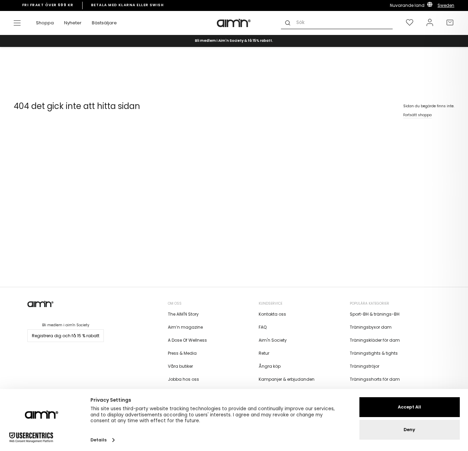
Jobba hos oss (183, 379)
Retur (264, 353)
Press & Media (182, 353)
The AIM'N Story (183, 314)
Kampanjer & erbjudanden (287, 379)
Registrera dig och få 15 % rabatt (65, 336)
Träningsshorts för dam (375, 379)
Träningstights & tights (374, 353)
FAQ (263, 327)
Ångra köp (270, 366)
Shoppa (45, 23)
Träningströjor (364, 366)
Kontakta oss (272, 314)
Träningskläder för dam (375, 340)
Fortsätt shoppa (417, 115)
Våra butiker (180, 366)
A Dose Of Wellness (187, 340)
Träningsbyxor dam (371, 327)
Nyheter (73, 23)
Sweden (446, 5)
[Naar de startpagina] (234, 23)
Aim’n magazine (185, 327)
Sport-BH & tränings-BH (374, 314)
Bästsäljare (104, 23)
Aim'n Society (273, 340)
